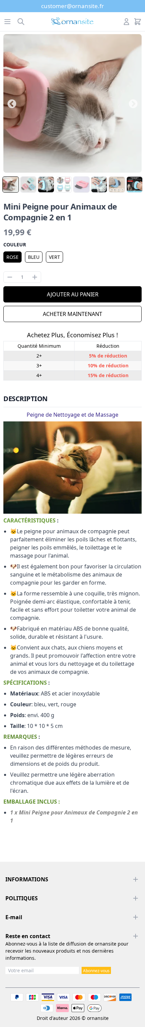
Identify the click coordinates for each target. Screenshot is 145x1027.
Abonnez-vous (96, 971)
